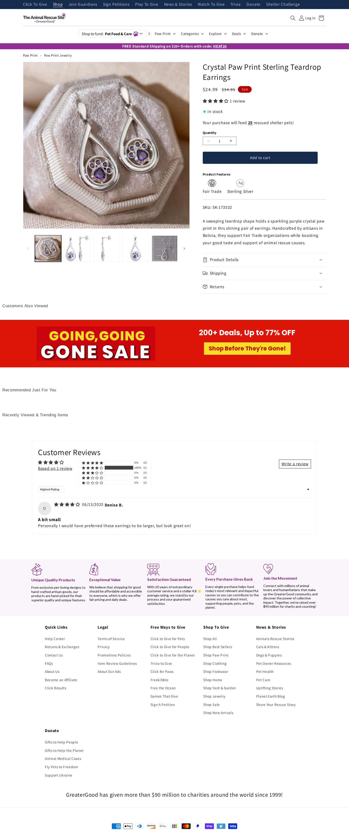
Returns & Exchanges (62, 646)
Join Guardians (83, 4)
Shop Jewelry (214, 696)
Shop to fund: (107, 33)
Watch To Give (211, 4)
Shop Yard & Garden (219, 687)
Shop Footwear (215, 671)
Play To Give (146, 4)
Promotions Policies (114, 655)
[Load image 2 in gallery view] (77, 248)
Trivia (236, 4)
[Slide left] (28, 248)
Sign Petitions (116, 4)
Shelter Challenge (283, 4)
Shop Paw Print (215, 655)
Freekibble (160, 679)
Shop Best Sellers (217, 646)
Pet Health (265, 671)
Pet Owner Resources (273, 663)
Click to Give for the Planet (173, 655)
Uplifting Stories (269, 687)
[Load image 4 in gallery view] (135, 248)
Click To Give (35, 4)
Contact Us (54, 655)
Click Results (55, 687)
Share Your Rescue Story (276, 704)
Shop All (210, 638)
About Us (52, 671)
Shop (58, 4)
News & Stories (178, 4)
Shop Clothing (215, 663)
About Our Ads (109, 671)
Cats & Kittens (267, 646)
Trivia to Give (161, 663)
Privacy (104, 646)
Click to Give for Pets (168, 638)
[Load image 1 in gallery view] (48, 248)
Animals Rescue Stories (275, 638)
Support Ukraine (58, 775)
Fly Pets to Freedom (61, 766)
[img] (67, 504)
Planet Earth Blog (270, 696)
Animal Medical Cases (63, 758)
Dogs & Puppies (269, 655)
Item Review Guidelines (117, 663)
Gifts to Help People (61, 742)
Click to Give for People (170, 646)
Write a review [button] (295, 463)
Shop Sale (211, 704)
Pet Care (263, 679)
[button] (293, 18)
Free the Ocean (163, 687)
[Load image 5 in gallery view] (164, 248)
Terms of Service (111, 638)
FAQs (49, 663)
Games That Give (164, 696)
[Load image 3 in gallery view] (106, 248)
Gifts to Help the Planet (64, 750)
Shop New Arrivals (218, 712)
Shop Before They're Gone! (247, 348)
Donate (253, 4)
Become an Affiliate (61, 679)
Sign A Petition (163, 704)
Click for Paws (162, 671)
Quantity (210, 132)
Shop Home (212, 679)
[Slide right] (184, 248)
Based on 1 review (55, 468)
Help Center (55, 638)
